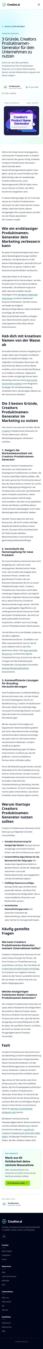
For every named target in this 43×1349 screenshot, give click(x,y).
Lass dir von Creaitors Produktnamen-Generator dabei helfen (21, 1133)
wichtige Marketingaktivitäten (15, 668)
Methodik (5, 1280)
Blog (3, 1272)
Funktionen (6, 1255)
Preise (4, 1259)
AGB (3, 1331)
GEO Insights (7, 1251)
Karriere (5, 1310)
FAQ (3, 1285)
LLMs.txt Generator (9, 1276)
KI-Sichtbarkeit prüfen (16, 1183)
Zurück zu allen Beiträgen (15, 26)
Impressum (6, 1323)
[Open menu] (39, 4)
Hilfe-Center (6, 1302)
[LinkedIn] (4, 1236)
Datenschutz (6, 1327)
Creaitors (6, 431)
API (3, 1306)
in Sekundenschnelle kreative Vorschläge (20, 968)
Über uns (5, 1297)
